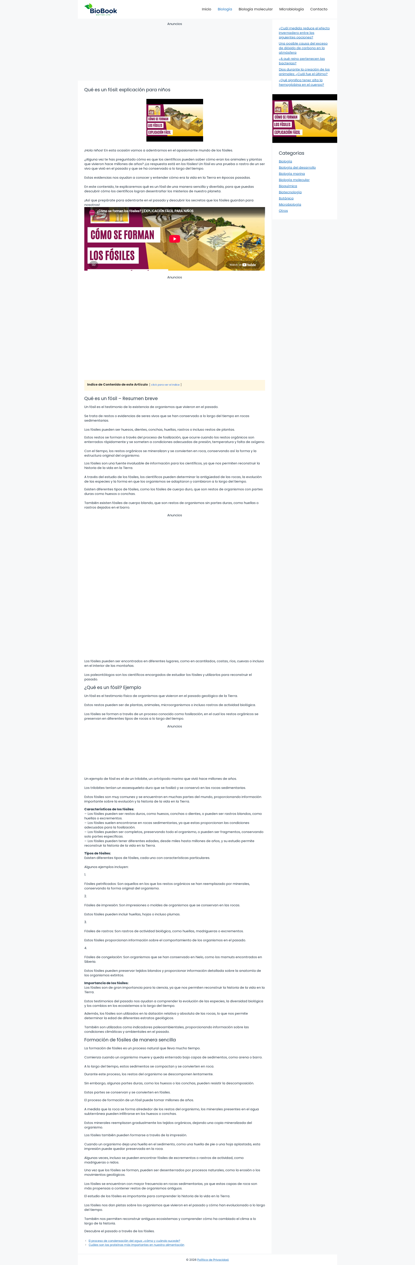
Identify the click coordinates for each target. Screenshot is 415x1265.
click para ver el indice (165, 385)
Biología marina (292, 173)
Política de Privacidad (212, 1260)
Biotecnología (290, 192)
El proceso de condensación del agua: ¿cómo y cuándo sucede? (134, 1241)
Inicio (206, 9)
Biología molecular (256, 9)
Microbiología (291, 9)
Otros (283, 210)
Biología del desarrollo (297, 167)
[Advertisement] (175, 52)
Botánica (286, 198)
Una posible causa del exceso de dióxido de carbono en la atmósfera (303, 48)
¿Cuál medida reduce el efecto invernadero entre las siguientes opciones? (304, 33)
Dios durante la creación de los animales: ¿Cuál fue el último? (304, 71)
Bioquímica (288, 186)
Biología (225, 9)
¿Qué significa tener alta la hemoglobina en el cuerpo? (301, 82)
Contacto (318, 9)
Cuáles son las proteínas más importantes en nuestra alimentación (136, 1245)
